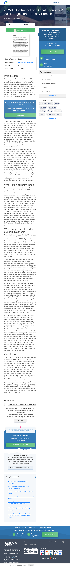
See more (52, 95)
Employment (46, 91)
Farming (44, 88)
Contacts (57, 542)
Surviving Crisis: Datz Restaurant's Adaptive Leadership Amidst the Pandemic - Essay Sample (19, 515)
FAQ (62, 542)
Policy (57, 103)
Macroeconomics (47, 76)
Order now (20, 115)
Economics (22, 62)
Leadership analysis (46, 103)
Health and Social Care (54, 114)
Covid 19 (30, 62)
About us (50, 542)
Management (53, 107)
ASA (26, 404)
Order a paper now (20, 445)
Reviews (36, 542)
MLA (10, 404)
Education (58, 111)
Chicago (21, 404)
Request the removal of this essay (21, 467)
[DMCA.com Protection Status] (31, 553)
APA (6, 404)
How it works (43, 542)
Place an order (50, 534)
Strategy (42, 111)
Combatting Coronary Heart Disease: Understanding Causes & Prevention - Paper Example (20, 508)
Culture (42, 114)
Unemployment (47, 80)
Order (25, 542)
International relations (49, 84)
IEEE (30, 404)
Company (43, 107)
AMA (34, 404)
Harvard (15, 404)
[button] (6, 3)
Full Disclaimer (15, 557)
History (50, 111)
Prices (30, 542)
